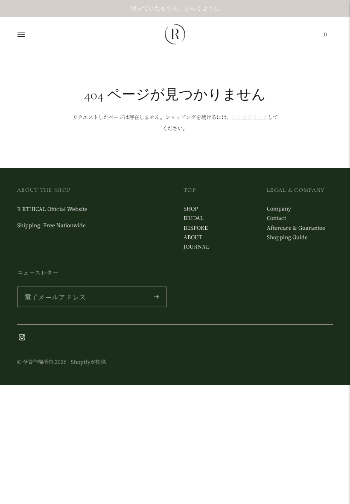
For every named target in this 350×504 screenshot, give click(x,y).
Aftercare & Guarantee (296, 227)
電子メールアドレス (52, 287)
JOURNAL (196, 246)
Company (279, 208)
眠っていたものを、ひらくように (175, 8)
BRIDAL (194, 218)
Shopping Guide (287, 237)
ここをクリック (250, 117)
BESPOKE (196, 227)
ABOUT (193, 237)
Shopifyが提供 (88, 362)
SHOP (191, 208)
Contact (276, 218)
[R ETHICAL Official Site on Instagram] (22, 338)
